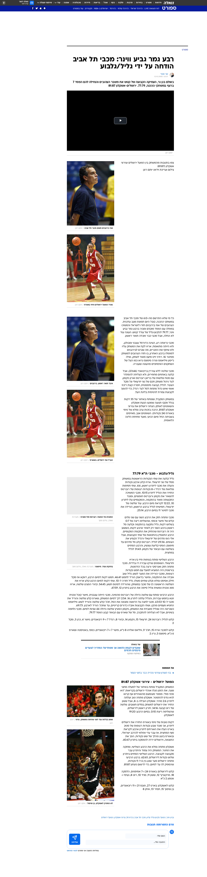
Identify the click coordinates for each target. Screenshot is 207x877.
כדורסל (113, 9)
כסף (113, 3)
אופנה (66, 3)
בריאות (97, 3)
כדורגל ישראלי (137, 9)
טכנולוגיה (77, 3)
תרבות (130, 3)
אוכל (106, 3)
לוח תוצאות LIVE (151, 9)
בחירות (139, 3)
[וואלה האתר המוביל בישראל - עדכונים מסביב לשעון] (169, 2)
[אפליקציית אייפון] (40, 8)
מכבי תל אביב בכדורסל (136, 818)
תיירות (87, 3)
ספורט (149, 3)
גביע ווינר (170, 818)
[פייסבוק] (32, 8)
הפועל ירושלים (107, 818)
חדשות (158, 3)
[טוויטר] (36, 8)
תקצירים (88, 9)
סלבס (120, 3)
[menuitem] (157, 2)
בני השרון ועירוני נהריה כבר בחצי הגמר (150, 673)
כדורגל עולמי (123, 9)
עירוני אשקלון (120, 818)
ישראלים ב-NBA (101, 9)
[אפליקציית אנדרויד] (44, 8)
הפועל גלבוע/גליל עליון (156, 818)
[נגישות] (4, 3)
